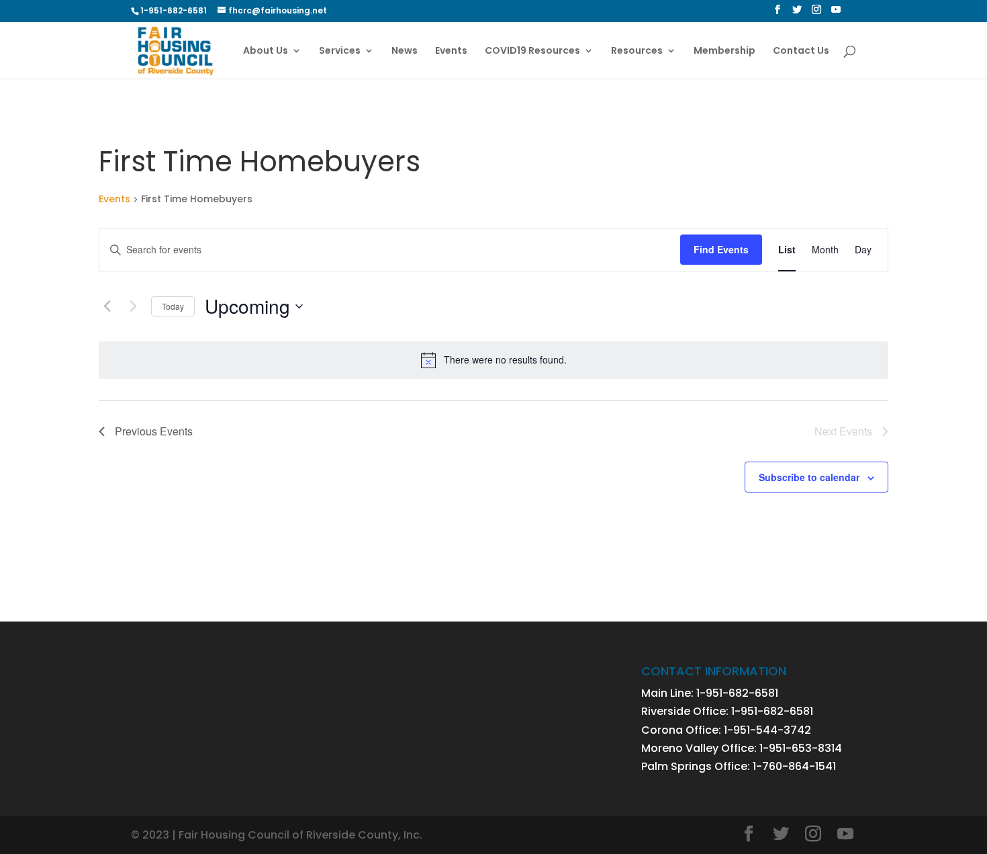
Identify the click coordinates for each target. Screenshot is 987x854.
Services (340, 51)
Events (451, 51)
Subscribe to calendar (809, 477)
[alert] (493, 360)
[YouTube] (836, 13)
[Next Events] (133, 306)
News (404, 51)
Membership (724, 51)
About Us (265, 51)
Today (173, 306)
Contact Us (801, 51)
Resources (637, 51)
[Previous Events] (107, 306)
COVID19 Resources (532, 51)
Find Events (721, 249)
